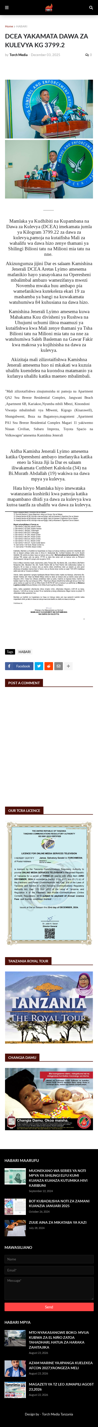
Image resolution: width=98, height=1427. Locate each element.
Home (9, 26)
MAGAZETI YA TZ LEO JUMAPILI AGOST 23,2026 (61, 1386)
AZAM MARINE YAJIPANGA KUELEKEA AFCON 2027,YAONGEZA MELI (61, 1365)
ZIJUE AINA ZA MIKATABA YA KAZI (57, 1222)
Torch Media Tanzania (57, 1414)
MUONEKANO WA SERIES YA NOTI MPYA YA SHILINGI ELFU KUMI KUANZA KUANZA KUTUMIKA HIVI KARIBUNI (58, 1178)
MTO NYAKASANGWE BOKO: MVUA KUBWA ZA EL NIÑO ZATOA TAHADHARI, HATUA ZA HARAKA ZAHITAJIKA (59, 1339)
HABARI (21, 26)
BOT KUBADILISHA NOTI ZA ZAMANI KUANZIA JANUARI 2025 (59, 1203)
